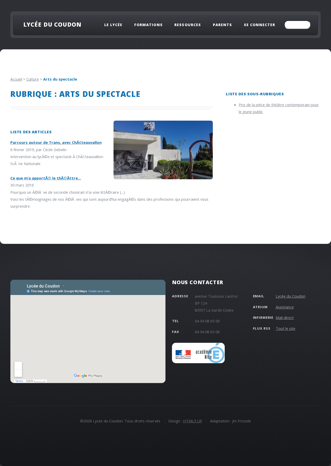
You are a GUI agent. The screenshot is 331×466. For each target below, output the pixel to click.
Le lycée (113, 24)
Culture (32, 79)
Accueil (16, 79)
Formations (148, 24)
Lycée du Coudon (52, 24)
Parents (222, 24)
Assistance (285, 306)
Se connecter (259, 24)
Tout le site (285, 328)
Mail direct (285, 317)
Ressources (187, 24)
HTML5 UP (192, 420)
